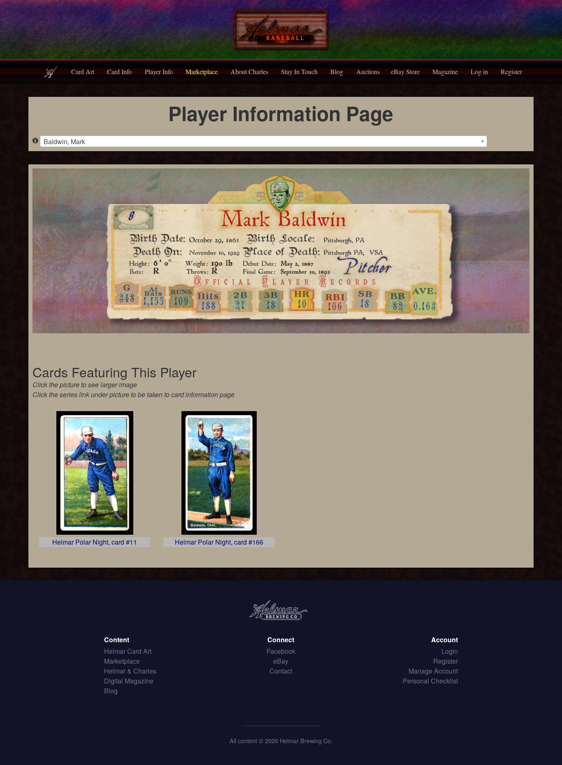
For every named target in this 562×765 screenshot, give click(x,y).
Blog (336, 71)
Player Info (159, 71)
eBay (280, 661)
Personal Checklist (430, 680)
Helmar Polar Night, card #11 (94, 542)
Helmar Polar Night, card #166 (219, 542)
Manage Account (433, 671)
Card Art (82, 71)
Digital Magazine (128, 680)
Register (511, 71)
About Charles (249, 71)
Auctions (368, 71)
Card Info (119, 71)
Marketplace (202, 71)
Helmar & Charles (130, 671)
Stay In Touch (299, 71)
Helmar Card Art (127, 651)
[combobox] (263, 141)
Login (449, 651)
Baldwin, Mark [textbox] (64, 141)
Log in (479, 71)
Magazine (445, 71)
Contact (280, 671)
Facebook (281, 651)
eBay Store (405, 71)
